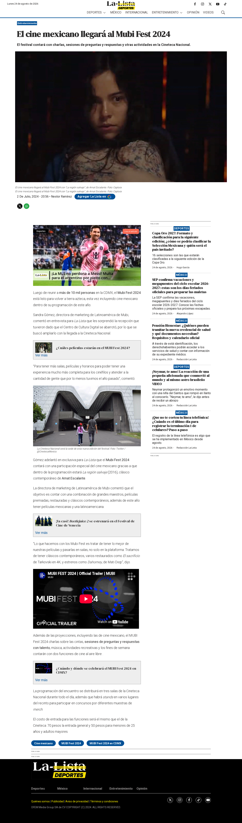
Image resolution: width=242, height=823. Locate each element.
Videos (208, 12)
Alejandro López (185, 313)
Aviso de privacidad (76, 801)
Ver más (41, 355)
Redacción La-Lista (187, 359)
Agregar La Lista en (92, 196)
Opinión (193, 12)
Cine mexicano (43, 743)
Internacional (136, 12)
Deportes (94, 12)
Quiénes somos (40, 801)
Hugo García (183, 267)
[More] (104, 12)
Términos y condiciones (104, 801)
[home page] (121, 5)
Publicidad (57, 801)
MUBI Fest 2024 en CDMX (105, 743)
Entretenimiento (165, 12)
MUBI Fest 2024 (71, 743)
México (115, 12)
